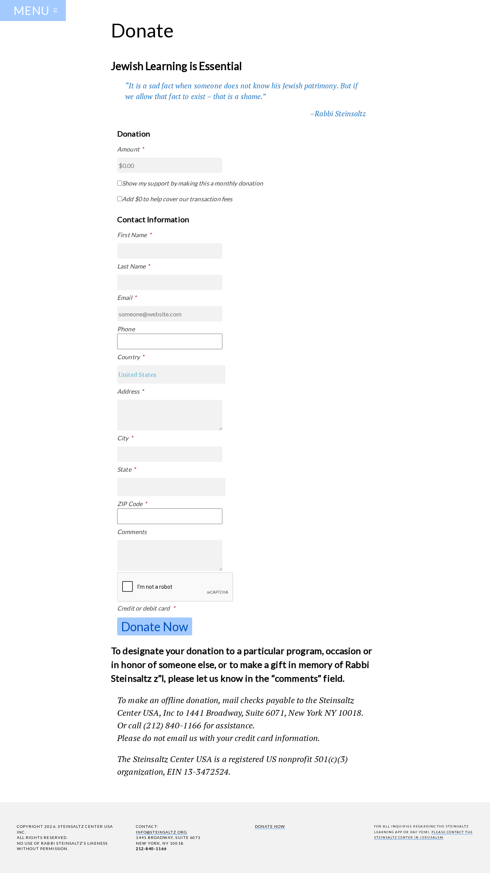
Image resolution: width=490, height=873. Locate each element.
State (126, 469)
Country (130, 356)
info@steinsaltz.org (161, 832)
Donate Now (270, 826)
